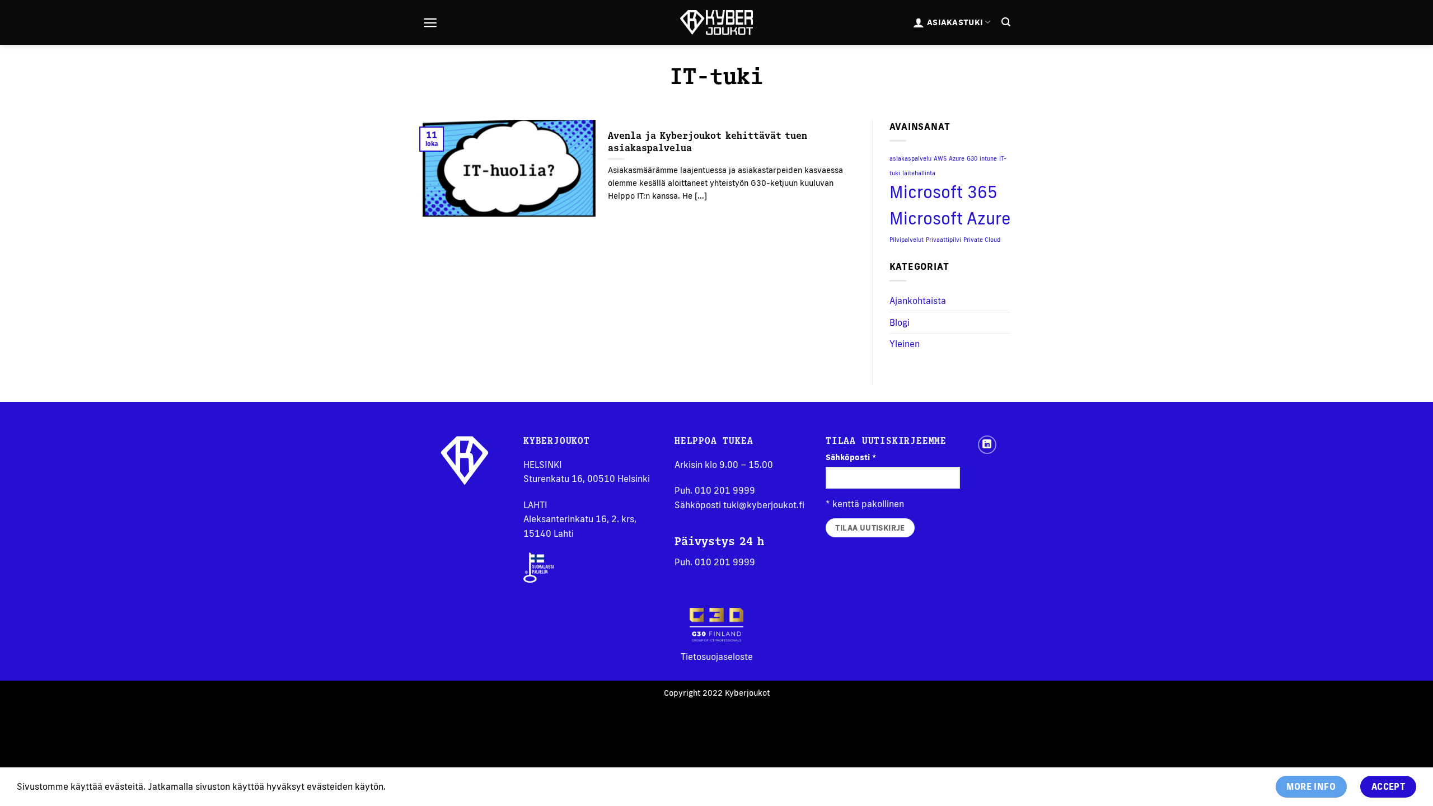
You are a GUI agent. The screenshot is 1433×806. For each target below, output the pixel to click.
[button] (430, 23)
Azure (956, 158)
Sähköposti (851, 457)
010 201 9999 (725, 490)
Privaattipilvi (943, 239)
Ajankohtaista (917, 300)
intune (988, 158)
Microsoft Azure (949, 218)
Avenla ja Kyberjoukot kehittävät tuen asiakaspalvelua (708, 141)
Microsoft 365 (943, 192)
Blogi (899, 322)
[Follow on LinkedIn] (987, 444)
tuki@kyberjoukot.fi (763, 504)
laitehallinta (918, 173)
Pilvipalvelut (906, 239)
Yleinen (904, 343)
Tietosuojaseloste (717, 656)
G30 (972, 158)
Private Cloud (981, 239)
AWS (940, 158)
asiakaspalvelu (910, 158)
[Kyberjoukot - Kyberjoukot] (716, 22)
